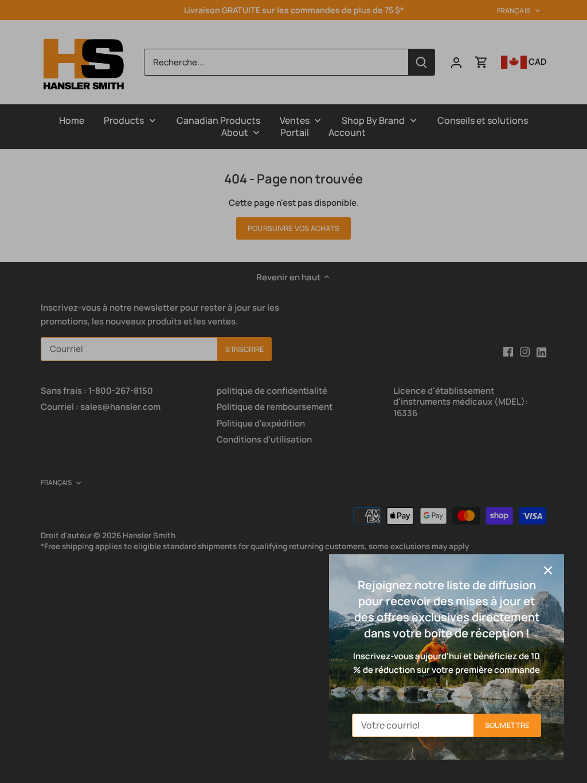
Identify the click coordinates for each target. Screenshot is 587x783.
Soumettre (507, 725)
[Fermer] (548, 570)
